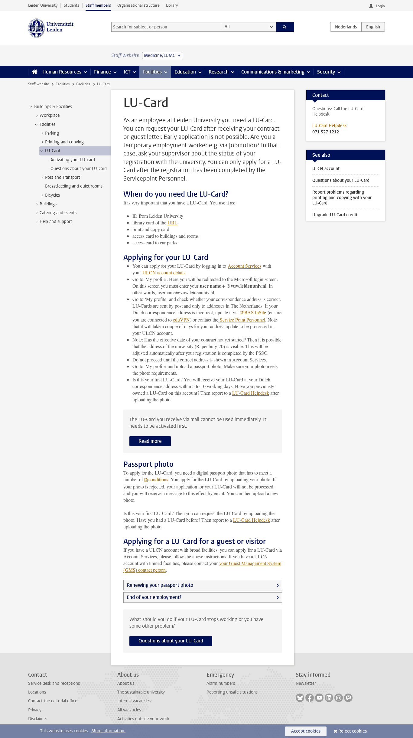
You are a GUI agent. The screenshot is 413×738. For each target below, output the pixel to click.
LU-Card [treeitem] (52, 151)
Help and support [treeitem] (56, 221)
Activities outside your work (143, 719)
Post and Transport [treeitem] (62, 177)
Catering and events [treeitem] (58, 213)
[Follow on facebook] (309, 698)
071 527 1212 (325, 132)
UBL (172, 222)
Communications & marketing (272, 72)
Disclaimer (37, 719)
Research (219, 72)
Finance (102, 72)
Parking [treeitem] (52, 133)
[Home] (33, 72)
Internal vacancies (134, 701)
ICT (127, 72)
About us (125, 683)
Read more (150, 441)
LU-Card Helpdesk (250, 393)
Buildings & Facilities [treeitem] (53, 106)
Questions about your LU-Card (170, 641)
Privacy (34, 710)
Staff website (38, 84)
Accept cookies (305, 731)
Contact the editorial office (52, 701)
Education (185, 72)
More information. (108, 731)
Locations (37, 692)
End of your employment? (154, 597)
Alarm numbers (221, 683)
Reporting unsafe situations (232, 692)
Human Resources (61, 72)
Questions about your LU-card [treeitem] (78, 168)
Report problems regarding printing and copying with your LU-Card (342, 197)
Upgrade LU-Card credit (334, 215)
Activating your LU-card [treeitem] (72, 160)
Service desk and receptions (54, 683)
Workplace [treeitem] (50, 115)
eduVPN (181, 319)
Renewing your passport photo (160, 585)
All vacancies (129, 710)
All (227, 27)
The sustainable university (141, 692)
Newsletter (306, 683)
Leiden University (42, 5)
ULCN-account (326, 168)
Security (326, 72)
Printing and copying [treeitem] (64, 142)
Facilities (152, 72)
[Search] (285, 27)
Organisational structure (138, 5)
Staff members (98, 5)
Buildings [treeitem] (48, 204)
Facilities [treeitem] (47, 124)
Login (380, 6)
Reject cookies (352, 731)
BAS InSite (255, 312)
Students (71, 5)
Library (172, 5)
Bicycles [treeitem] (52, 195)
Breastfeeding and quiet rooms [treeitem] (73, 186)
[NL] (346, 27)
